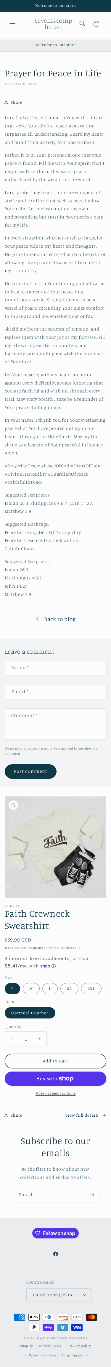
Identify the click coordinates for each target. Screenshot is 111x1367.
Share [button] (16, 102)
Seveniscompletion (52, 1338)
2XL (91, 988)
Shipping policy (75, 1355)
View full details (82, 1115)
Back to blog (60, 618)
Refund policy (50, 1346)
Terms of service (42, 1355)
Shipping (36, 947)
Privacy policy (79, 1346)
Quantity (13, 1026)
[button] (12, 23)
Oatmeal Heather (30, 1012)
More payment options (56, 1093)
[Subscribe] (92, 1195)
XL (69, 988)
